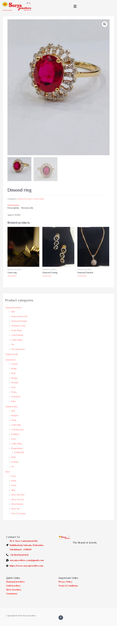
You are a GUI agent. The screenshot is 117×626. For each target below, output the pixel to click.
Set (12, 344)
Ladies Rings (17, 340)
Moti (13, 373)
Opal (13, 387)
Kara (13, 439)
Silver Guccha (17, 499)
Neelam (14, 382)
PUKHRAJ (15, 397)
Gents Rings (16, 330)
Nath (13, 457)
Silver (7, 472)
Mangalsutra (17, 448)
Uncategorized (18, 349)
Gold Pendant (17, 335)
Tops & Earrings (18, 513)
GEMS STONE (11, 354)
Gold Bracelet (17, 429)
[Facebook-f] (60, 617)
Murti (13, 481)
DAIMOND (19, 452)
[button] (75, 6)
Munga (14, 378)
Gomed (14, 364)
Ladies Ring (16, 443)
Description (13, 208)
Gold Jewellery (11, 407)
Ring (13, 490)
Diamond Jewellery (13, 307)
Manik (14, 368)
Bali (13, 312)
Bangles (15, 415)
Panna (14, 392)
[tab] (13, 208)
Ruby (13, 401)
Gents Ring (16, 425)
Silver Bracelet (17, 495)
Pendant (14, 462)
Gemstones (10, 360)
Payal (13, 485)
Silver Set (15, 509)
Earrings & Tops (18, 326)
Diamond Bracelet (19, 316)
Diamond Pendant (19, 321)
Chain (13, 420)
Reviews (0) (27, 208)
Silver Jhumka (17, 504)
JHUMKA (15, 434)
